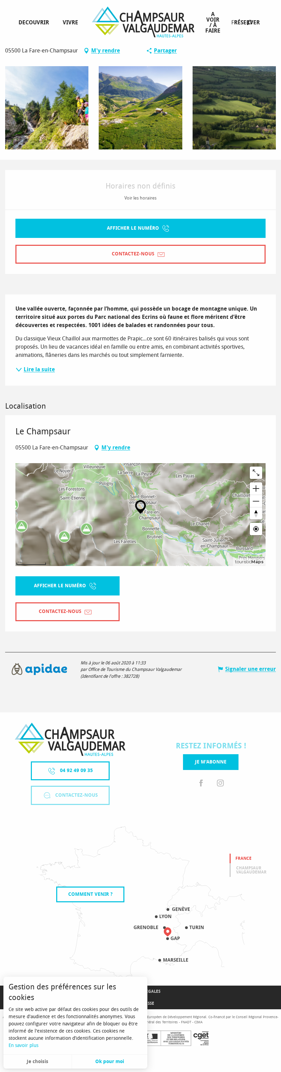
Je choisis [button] (37, 1061)
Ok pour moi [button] (109, 1061)
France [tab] (243, 858)
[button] (250, 22)
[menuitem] (35, 22)
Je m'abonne (211, 762)
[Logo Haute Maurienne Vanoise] (70, 739)
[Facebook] (201, 783)
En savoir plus (23, 1045)
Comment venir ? (90, 894)
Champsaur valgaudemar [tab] (251, 870)
